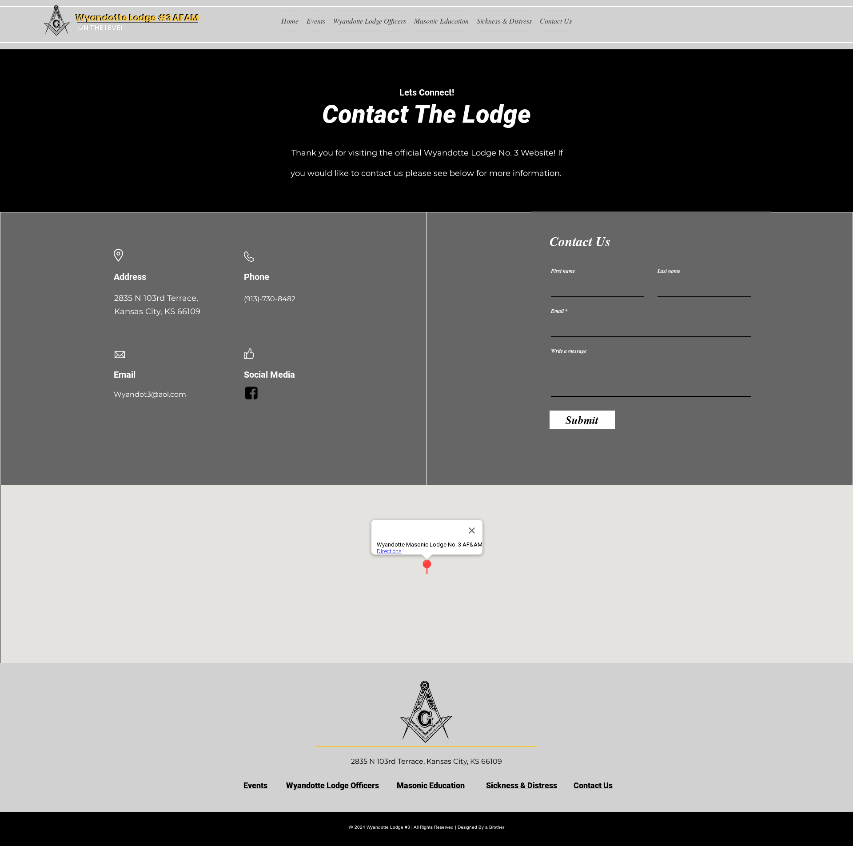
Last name (669, 271)
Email (557, 311)
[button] (316, 21)
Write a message (568, 351)
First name (563, 271)
